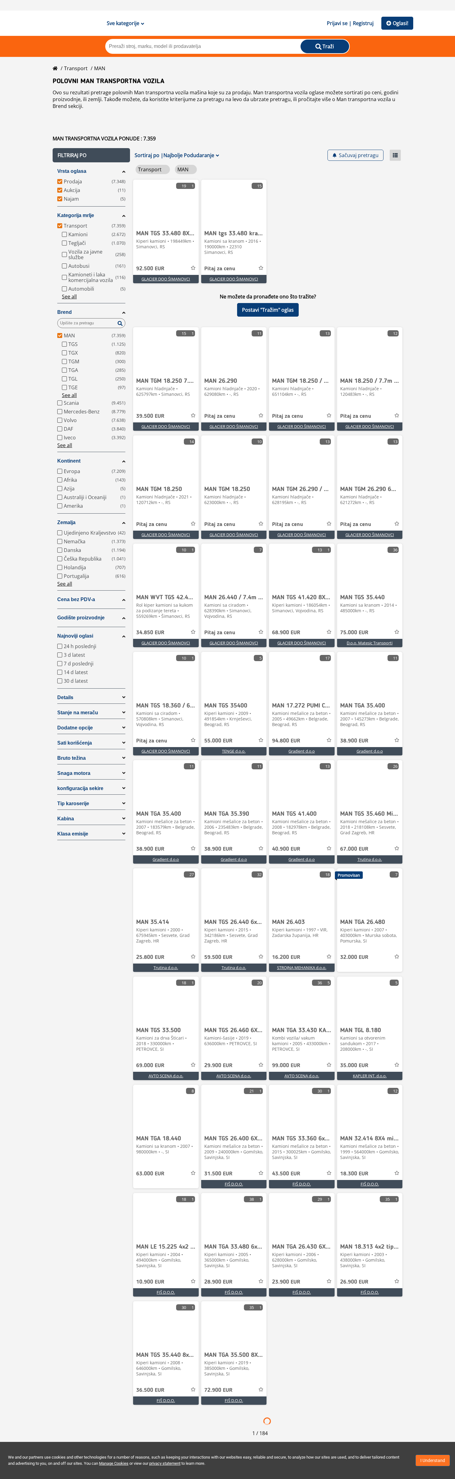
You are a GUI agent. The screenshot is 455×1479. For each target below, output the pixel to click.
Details (65, 697)
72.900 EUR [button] (218, 1390)
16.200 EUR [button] (286, 957)
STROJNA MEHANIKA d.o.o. (301, 967)
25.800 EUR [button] (150, 957)
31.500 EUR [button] (218, 1174)
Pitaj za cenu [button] (219, 268)
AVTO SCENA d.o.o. (166, 1076)
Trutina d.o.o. (370, 859)
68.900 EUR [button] (286, 632)
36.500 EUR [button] (150, 1390)
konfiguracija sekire (80, 788)
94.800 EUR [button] (286, 741)
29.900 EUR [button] (218, 1065)
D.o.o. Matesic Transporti (369, 643)
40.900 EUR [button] (286, 849)
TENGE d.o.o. (233, 751)
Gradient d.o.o (301, 751)
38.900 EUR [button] (354, 741)
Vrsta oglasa (71, 171)
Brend (64, 312)
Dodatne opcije (75, 727)
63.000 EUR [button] (150, 1174)
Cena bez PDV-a (76, 599)
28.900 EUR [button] (218, 1282)
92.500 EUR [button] (150, 268)
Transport (76, 68)
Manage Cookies (113, 1463)
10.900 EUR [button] (150, 1282)
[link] (166, 203)
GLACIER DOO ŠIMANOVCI (165, 279)
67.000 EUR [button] (354, 849)
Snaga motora (73, 773)
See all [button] (69, 296)
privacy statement (164, 1463)
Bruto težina (71, 758)
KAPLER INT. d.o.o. (370, 1076)
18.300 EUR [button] (354, 1174)
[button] (91, 155)
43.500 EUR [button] (286, 1174)
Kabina (65, 818)
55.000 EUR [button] (218, 741)
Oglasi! (400, 23)
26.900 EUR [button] (354, 1282)
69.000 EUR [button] (150, 1065)
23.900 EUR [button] (286, 1282)
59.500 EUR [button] (218, 957)
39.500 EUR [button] (150, 416)
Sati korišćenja (74, 743)
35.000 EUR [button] (354, 1065)
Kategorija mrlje (75, 215)
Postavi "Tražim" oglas (268, 309)
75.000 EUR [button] (354, 632)
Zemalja (66, 522)
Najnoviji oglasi (75, 636)
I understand (432, 1460)
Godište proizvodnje (81, 617)
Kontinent (68, 461)
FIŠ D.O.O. (234, 1184)
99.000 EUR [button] (286, 1065)
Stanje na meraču (77, 712)
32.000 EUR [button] (354, 957)
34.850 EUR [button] (150, 632)
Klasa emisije (72, 833)
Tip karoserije (73, 803)
